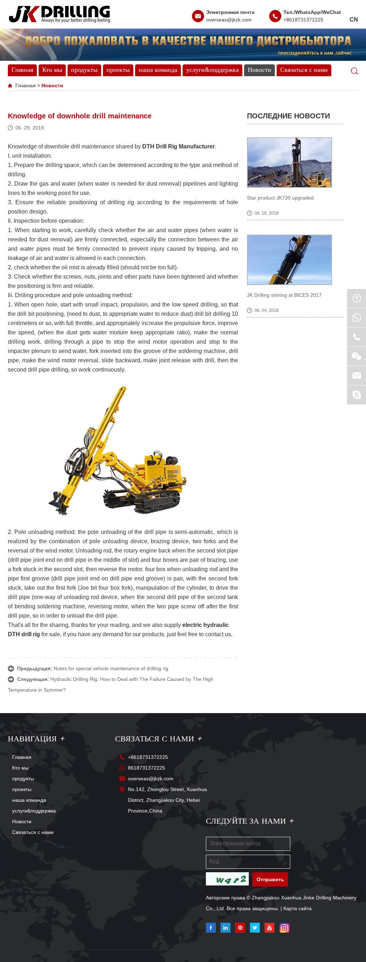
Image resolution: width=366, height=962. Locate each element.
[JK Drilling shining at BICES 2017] (295, 260)
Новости (259, 70)
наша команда (158, 70)
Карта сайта (297, 908)
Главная (22, 70)
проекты (118, 70)
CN (354, 19)
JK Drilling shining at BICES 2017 (284, 295)
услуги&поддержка (212, 70)
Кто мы (52, 70)
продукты (84, 70)
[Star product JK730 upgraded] (295, 162)
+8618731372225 (303, 20)
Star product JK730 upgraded (280, 198)
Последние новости (288, 116)
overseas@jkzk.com (229, 20)
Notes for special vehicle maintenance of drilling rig (111, 668)
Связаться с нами (304, 70)
